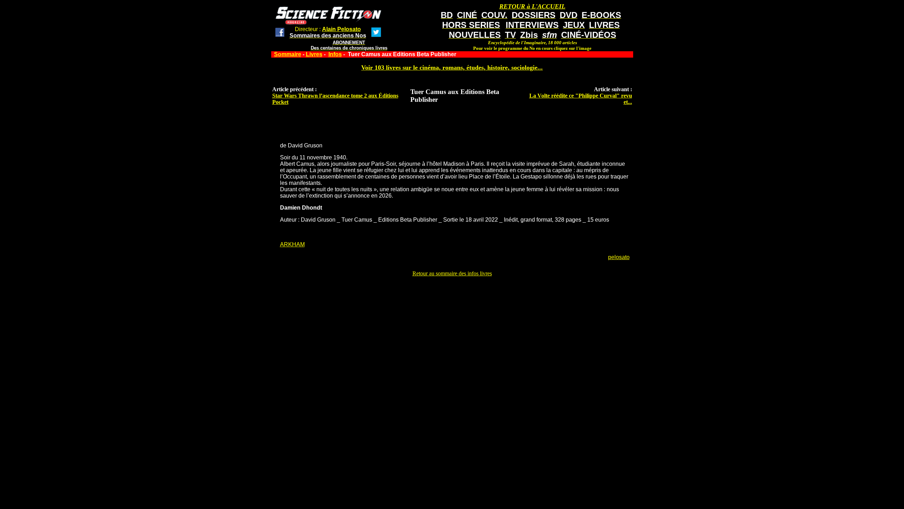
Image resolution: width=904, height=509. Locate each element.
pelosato (619, 257)
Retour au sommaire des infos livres (452, 273)
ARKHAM (292, 244)
